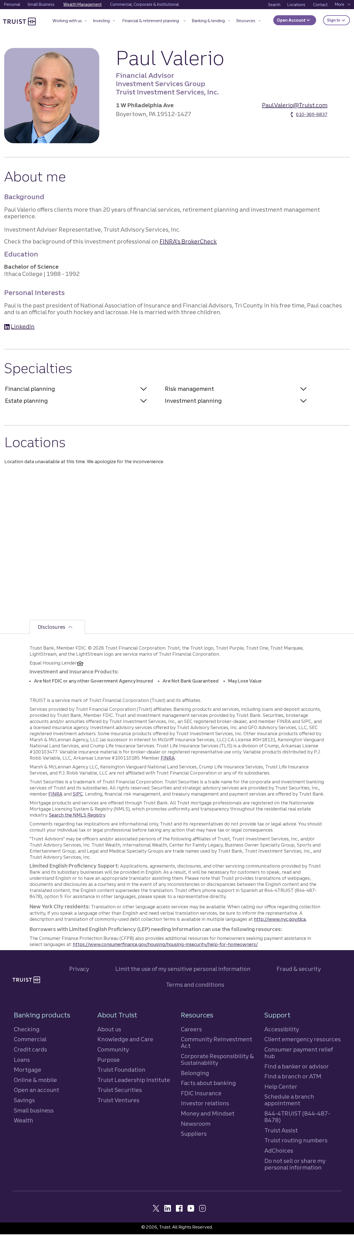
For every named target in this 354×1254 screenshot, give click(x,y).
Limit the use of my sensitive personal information (183, 968)
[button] (70, 21)
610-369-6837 (311, 114)
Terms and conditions (195, 984)
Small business (34, 1110)
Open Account (291, 20)
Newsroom (195, 1123)
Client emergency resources (302, 1039)
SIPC (78, 794)
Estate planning (26, 400)
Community (113, 1049)
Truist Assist (281, 1130)
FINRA (168, 758)
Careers (191, 1029)
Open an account (36, 1089)
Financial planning (30, 388)
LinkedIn (23, 326)
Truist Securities (119, 1089)
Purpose (108, 1059)
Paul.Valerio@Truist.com (294, 105)
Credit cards (30, 1049)
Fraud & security (299, 968)
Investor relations (205, 1103)
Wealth (23, 1120)
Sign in (338, 20)
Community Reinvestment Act (216, 1042)
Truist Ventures (118, 1100)
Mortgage (27, 1069)
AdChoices (278, 1150)
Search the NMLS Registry (77, 815)
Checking (27, 1029)
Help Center (280, 1086)
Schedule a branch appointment (289, 1100)
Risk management (189, 388)
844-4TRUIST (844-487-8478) (297, 1117)
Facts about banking (208, 1082)
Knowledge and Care (125, 1039)
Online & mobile (35, 1079)
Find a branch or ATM (292, 1076)
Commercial (30, 1039)
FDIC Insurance (201, 1093)
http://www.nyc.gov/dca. (280, 919)
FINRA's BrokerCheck (188, 241)
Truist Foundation (121, 1069)
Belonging (195, 1073)
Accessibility (281, 1029)
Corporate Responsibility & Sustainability (217, 1059)
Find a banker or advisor (296, 1066)
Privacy (79, 968)
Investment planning (193, 400)
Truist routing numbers (295, 1140)
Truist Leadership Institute (133, 1079)
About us (109, 1029)
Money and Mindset (208, 1113)
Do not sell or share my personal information (295, 1164)
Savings (24, 1100)
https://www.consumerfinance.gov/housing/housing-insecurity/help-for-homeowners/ (165, 944)
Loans (22, 1059)
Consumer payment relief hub (298, 1053)
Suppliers (194, 1133)
